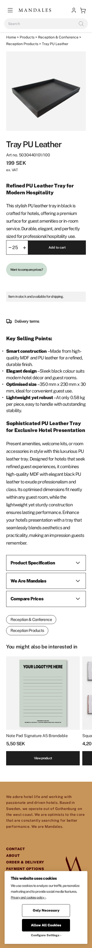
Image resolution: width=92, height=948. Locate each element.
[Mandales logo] (34, 10)
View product (43, 758)
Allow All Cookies (46, 925)
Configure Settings (45, 935)
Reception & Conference (58, 37)
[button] (10, 10)
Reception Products (22, 44)
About (13, 856)
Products (27, 37)
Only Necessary (46, 910)
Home (11, 37)
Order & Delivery (25, 862)
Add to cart (57, 247)
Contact (15, 849)
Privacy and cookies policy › (28, 897)
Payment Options (25, 869)
